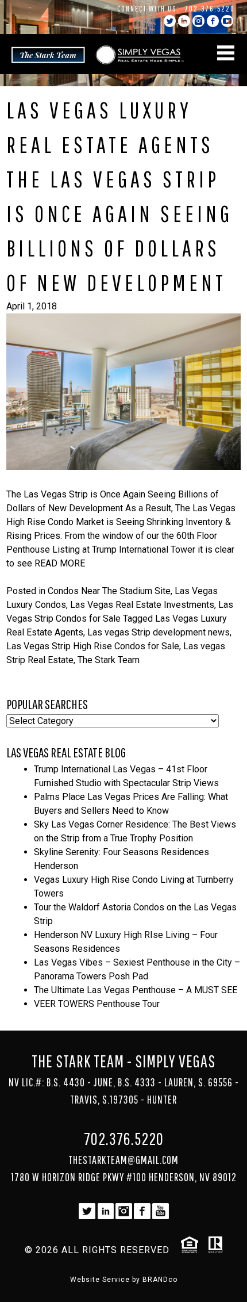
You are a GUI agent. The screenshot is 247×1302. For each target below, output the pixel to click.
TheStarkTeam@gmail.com (123, 1159)
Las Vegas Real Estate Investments (142, 604)
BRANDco (159, 1280)
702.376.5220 (210, 8)
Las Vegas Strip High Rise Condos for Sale (92, 646)
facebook (213, 21)
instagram (198, 21)
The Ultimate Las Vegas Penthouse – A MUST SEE (135, 990)
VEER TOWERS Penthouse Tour (97, 1003)
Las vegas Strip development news (158, 632)
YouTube (227, 21)
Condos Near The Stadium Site (109, 590)
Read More (59, 563)
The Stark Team (109, 659)
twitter (170, 21)
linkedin (184, 21)
